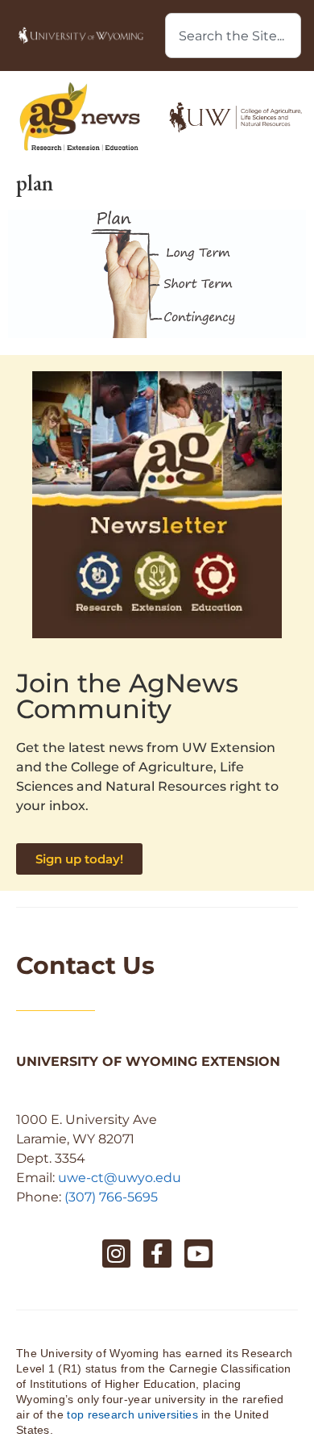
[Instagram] (116, 1253)
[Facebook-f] (157, 1253)
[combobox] (233, 35)
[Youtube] (198, 1253)
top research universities (132, 1414)
